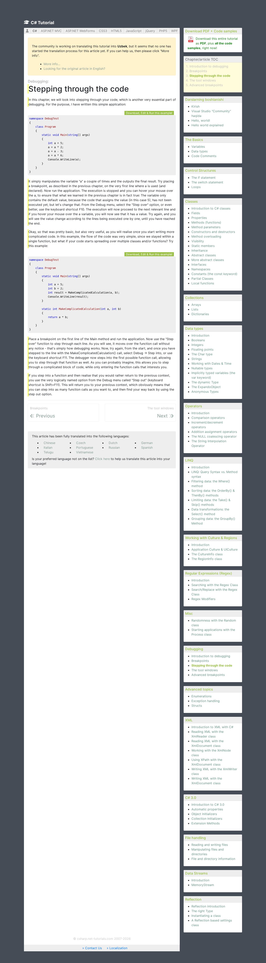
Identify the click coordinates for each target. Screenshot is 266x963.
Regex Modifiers (203, 599)
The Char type (201, 354)
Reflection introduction (208, 906)
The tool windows (202, 80)
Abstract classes (203, 255)
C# (35, 31)
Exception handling (205, 701)
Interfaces (198, 264)
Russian (114, 447)
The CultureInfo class (207, 554)
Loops (196, 187)
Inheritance (199, 250)
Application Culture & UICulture (214, 549)
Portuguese (84, 447)
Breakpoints (198, 71)
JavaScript (134, 31)
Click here (102, 459)
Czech (80, 443)
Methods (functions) (206, 222)
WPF (174, 31)
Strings (196, 359)
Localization (118, 948)
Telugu (48, 452)
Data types (199, 151)
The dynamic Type (204, 382)
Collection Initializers (206, 819)
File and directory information (213, 859)
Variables (198, 147)
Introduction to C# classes (210, 208)
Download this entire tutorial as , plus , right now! (213, 43)
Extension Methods (205, 823)
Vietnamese (84, 452)
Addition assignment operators (214, 432)
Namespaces (200, 269)
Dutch (113, 443)
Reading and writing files (209, 845)
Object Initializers (204, 814)
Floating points (202, 349)
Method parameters (205, 227)
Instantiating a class (206, 916)
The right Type (202, 911)
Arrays (196, 305)
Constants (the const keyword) (214, 274)
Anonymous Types (204, 392)
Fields (195, 213)
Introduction (200, 335)
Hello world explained (207, 125)
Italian (48, 447)
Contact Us (93, 948)
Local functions (202, 283)
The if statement (203, 178)
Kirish (195, 106)
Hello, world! (200, 120)
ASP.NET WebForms (80, 31)
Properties (199, 218)
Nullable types (201, 368)
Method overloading (206, 236)
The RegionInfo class (206, 559)
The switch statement (207, 182)
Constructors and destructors (213, 232)
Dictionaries (200, 314)
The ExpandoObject (206, 387)
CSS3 (103, 31)
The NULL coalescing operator (214, 436)
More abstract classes (207, 260)
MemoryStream (202, 885)
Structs (196, 705)
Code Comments (203, 156)
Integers (197, 345)
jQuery (150, 31)
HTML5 (116, 31)
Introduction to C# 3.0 (207, 804)
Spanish (147, 447)
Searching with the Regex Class (214, 585)
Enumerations (201, 696)
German (147, 443)
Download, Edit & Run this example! (149, 113)
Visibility (197, 241)
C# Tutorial (42, 22)
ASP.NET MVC (51, 31)
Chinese (49, 443)
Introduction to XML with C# (212, 727)
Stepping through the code (209, 76)
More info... (52, 64)
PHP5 (163, 31)
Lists (194, 309)
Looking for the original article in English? (74, 69)
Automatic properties (207, 809)
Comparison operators (208, 418)
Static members (203, 246)
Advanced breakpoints (206, 85)
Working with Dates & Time (211, 363)
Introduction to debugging (208, 66)
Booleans (198, 340)
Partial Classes (202, 278)
